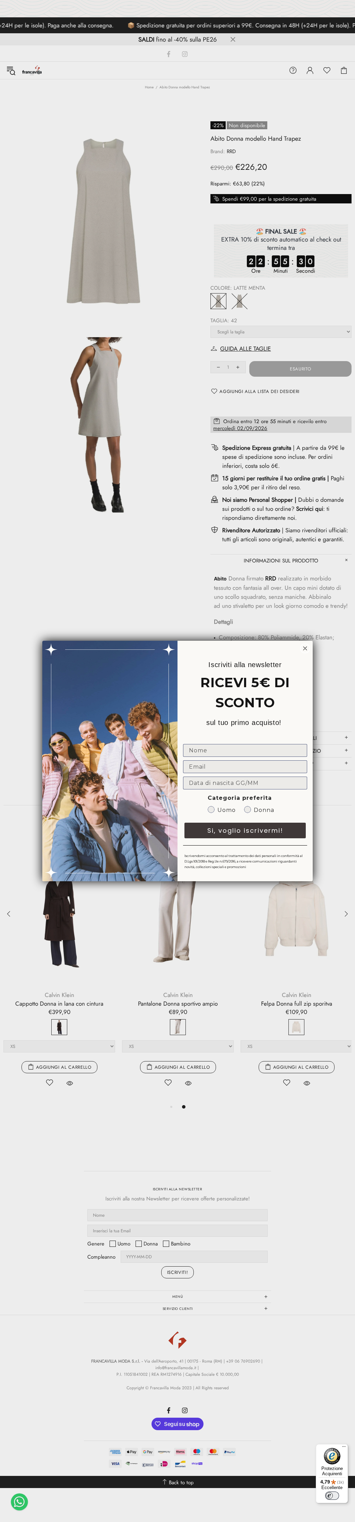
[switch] (332, 1496)
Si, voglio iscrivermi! (245, 830)
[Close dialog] (305, 648)
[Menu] (344, 1448)
